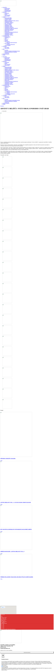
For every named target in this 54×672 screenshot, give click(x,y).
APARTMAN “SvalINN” (9, 33)
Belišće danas (7, 9)
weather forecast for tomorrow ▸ (7, 629)
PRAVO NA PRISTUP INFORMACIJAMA (12, 51)
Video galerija (7, 48)
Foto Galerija (7, 47)
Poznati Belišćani (7, 11)
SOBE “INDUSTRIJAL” (9, 30)
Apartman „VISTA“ (8, 19)
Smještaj (4, 16)
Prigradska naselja (8, 10)
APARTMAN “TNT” (8, 25)
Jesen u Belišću (7, 43)
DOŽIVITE (5, 12)
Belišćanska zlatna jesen (11, 44)
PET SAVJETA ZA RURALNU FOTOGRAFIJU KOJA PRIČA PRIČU (16, 529)
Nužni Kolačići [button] (4, 665)
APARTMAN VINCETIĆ (9, 27)
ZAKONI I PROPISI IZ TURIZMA (11, 101)
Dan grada (6, 39)
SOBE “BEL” (7, 31)
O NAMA (6, 50)
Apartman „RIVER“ (8, 24)
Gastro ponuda (7, 65)
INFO (4, 49)
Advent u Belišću (7, 45)
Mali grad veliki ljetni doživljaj (12, 42)
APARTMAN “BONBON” (9, 29)
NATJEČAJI (7, 102)
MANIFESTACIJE (6, 35)
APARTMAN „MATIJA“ (9, 84)
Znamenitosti (7, 13)
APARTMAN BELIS (8, 21)
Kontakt (4, 54)
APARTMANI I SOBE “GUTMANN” (11, 28)
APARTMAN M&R (8, 18)
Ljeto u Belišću (7, 41)
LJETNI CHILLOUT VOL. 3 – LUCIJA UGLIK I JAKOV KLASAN (15, 502)
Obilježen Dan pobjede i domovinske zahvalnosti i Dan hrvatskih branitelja (16, 576)
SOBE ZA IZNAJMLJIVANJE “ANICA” (12, 20)
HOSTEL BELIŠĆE (8, 17)
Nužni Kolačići (5, 666)
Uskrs (6, 38)
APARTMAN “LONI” (8, 83)
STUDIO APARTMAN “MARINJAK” (11, 32)
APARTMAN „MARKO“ (9, 22)
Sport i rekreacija (7, 64)
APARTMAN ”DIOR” (8, 26)
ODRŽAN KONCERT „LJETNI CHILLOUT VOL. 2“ (12, 551)
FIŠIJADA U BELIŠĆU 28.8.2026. (8, 458)
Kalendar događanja (6, 103)
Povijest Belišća (7, 8)
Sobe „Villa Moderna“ (8, 23)
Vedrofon (6, 40)
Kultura (6, 14)
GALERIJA (5, 46)
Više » (1, 460)
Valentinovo (7, 37)
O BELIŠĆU (5, 7)
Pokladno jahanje (7, 36)
